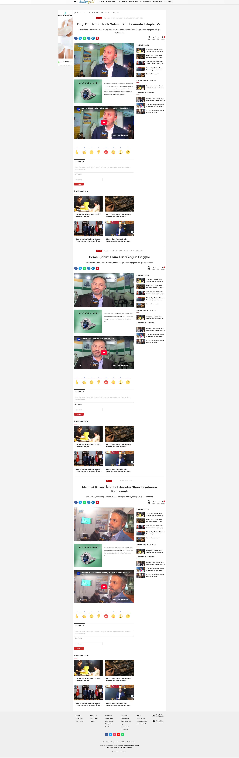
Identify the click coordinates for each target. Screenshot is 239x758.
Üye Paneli (124, 715)
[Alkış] (84, 149)
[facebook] (76, 38)
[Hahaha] (113, 149)
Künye (108, 742)
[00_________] (122, 734)
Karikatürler (124, 729)
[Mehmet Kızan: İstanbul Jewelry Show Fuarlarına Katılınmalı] (104, 524)
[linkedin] (93, 38)
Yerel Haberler (125, 718)
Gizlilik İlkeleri (131, 742)
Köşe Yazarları (109, 721)
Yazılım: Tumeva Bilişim (119, 751)
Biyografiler (108, 724)
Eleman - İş (93, 715)
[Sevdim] (91, 149)
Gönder (79, 184)
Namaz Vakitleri (141, 724)
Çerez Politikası (121, 742)
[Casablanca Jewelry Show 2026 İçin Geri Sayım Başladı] (88, 204)
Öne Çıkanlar (79, 721)
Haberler (79, 13)
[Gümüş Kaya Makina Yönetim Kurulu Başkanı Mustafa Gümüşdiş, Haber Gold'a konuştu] (119, 228)
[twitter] (80, 38)
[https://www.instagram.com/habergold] (114, 734)
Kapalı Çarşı (79, 718)
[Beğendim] (77, 149)
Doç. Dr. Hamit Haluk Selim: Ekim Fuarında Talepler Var (104, 13)
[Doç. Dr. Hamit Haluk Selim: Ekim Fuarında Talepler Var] (104, 60)
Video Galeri (109, 718)
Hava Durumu (140, 718)
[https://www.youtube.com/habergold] (118, 734)
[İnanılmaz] (120, 149)
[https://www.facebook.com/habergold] (106, 734)
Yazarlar (92, 721)
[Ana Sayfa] (75, 13)
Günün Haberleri (126, 721)
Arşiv (122, 724)
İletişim (113, 742)
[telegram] (88, 38)
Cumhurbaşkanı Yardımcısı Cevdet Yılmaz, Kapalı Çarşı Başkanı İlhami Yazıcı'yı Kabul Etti (88, 240)
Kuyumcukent (94, 718)
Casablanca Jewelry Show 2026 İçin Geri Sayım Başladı (88, 215)
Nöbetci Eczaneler (141, 721)
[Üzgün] (128, 149)
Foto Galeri (108, 715)
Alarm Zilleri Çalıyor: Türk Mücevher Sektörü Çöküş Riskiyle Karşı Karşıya (118, 216)
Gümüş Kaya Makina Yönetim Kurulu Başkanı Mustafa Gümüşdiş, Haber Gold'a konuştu (118, 240)
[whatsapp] (84, 38)
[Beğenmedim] (98, 149)
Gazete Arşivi (125, 726)
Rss (104, 742)
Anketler (138, 715)
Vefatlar (107, 726)
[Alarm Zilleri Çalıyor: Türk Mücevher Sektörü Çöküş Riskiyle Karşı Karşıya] (119, 204)
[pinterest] (97, 38)
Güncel (85, 13)
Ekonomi (78, 715)
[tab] (79, 161)
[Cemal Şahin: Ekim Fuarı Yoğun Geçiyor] (104, 290)
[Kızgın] (106, 149)
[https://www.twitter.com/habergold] (110, 734)
